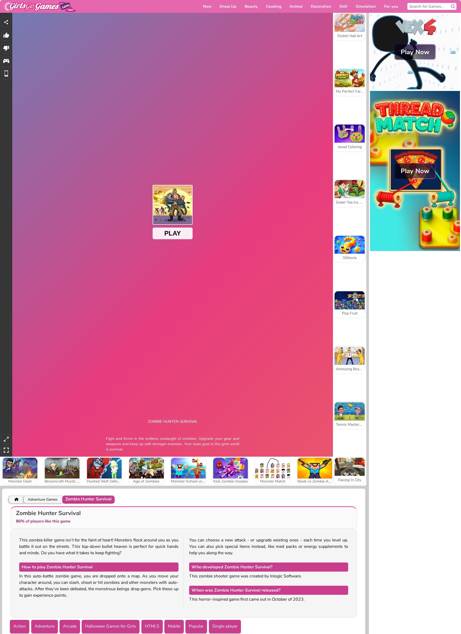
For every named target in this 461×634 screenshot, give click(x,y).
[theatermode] (6, 439)
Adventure (44, 626)
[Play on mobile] (6, 75)
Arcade (70, 626)
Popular (196, 626)
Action (19, 626)
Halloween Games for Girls (110, 626)
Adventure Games (43, 499)
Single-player (224, 626)
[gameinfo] (6, 61)
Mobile (174, 626)
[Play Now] (415, 88)
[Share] (6, 22)
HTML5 (152, 626)
